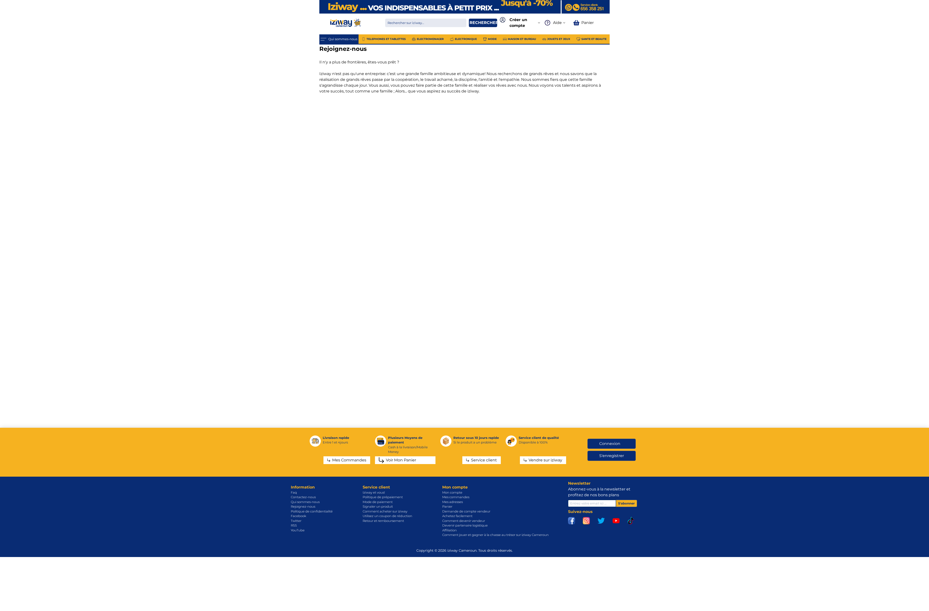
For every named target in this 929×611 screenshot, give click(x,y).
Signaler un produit (378, 506)
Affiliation (449, 530)
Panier (447, 506)
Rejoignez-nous (303, 506)
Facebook (298, 516)
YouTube (298, 530)
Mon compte (452, 492)
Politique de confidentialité (312, 511)
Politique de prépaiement (383, 497)
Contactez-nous (303, 497)
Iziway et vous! (374, 492)
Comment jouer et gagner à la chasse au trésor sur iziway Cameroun (495, 535)
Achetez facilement (457, 516)
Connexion (609, 443)
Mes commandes (455, 497)
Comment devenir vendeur (463, 521)
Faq (294, 492)
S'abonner (626, 503)
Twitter (296, 521)
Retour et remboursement (383, 521)
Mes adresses (452, 502)
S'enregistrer (611, 455)
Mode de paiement (378, 502)
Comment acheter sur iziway (385, 511)
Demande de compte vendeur (466, 511)
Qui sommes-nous (305, 502)
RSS (294, 525)
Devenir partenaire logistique (465, 525)
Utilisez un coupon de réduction (387, 516)
